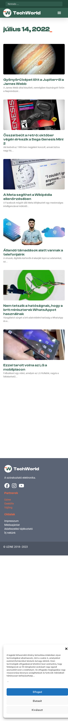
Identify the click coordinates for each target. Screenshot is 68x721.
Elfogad (37, 691)
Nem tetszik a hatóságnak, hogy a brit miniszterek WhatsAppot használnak (33, 310)
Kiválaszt (37, 709)
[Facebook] (7, 485)
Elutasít (37, 700)
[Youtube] (21, 485)
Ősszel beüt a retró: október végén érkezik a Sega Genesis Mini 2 (33, 139)
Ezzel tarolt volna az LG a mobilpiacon (25, 367)
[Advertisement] (34, 414)
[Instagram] (14, 485)
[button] (66, 648)
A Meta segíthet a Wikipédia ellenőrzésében (27, 197)
